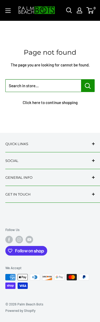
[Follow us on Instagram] (19, 239)
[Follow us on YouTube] (29, 239)
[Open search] (69, 10)
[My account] (79, 10)
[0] (90, 10)
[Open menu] (8, 11)
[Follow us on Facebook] (9, 239)
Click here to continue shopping (50, 102)
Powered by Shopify (20, 310)
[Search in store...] (88, 85)
